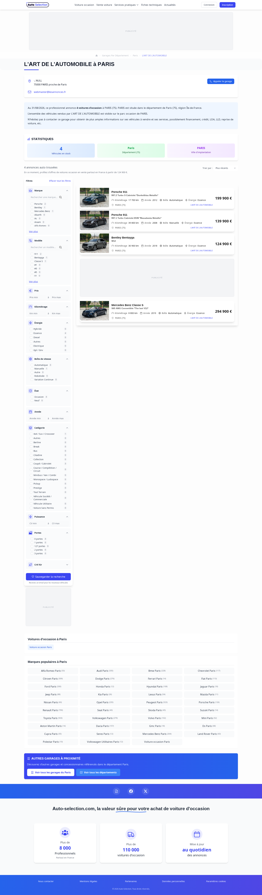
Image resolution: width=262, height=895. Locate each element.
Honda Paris (105, 686)
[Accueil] (96, 55)
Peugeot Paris (157, 702)
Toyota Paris (52, 718)
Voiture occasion (84, 4)
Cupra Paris (53, 733)
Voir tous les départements (100, 772)
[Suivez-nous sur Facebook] (131, 791)
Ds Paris (209, 726)
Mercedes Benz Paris (157, 733)
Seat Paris (105, 710)
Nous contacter (46, 881)
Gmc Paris (157, 726)
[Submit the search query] (60, 197)
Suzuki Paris (209, 710)
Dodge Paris (104, 678)
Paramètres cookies (216, 881)
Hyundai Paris (157, 686)
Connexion (209, 4)
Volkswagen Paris (105, 718)
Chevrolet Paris (209, 670)
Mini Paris (209, 718)
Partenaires (131, 881)
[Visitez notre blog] (116, 791)
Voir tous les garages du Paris (53, 772)
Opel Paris (105, 702)
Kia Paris (105, 694)
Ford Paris (53, 686)
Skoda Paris (157, 710)
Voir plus (33, 231)
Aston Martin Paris (53, 726)
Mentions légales (88, 881)
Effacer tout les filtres (60, 180)
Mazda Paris (209, 694)
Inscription (227, 4)
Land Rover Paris (209, 733)
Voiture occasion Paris (41, 647)
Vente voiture (104, 4)
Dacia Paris (105, 726)
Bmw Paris (157, 670)
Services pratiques (125, 4)
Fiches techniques (151, 4)
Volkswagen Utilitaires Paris (105, 741)
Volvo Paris (157, 718)
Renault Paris (53, 710)
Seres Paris (105, 733)
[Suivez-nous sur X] (145, 791)
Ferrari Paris (157, 678)
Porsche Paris (209, 702)
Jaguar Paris (209, 686)
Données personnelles (173, 881)
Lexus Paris (157, 694)
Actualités (170, 4)
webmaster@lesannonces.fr (50, 91)
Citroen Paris (53, 678)
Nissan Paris (53, 702)
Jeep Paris (52, 694)
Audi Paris (105, 670)
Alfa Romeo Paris (53, 670)
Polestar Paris (53, 741)
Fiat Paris (209, 678)
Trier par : (208, 168)
